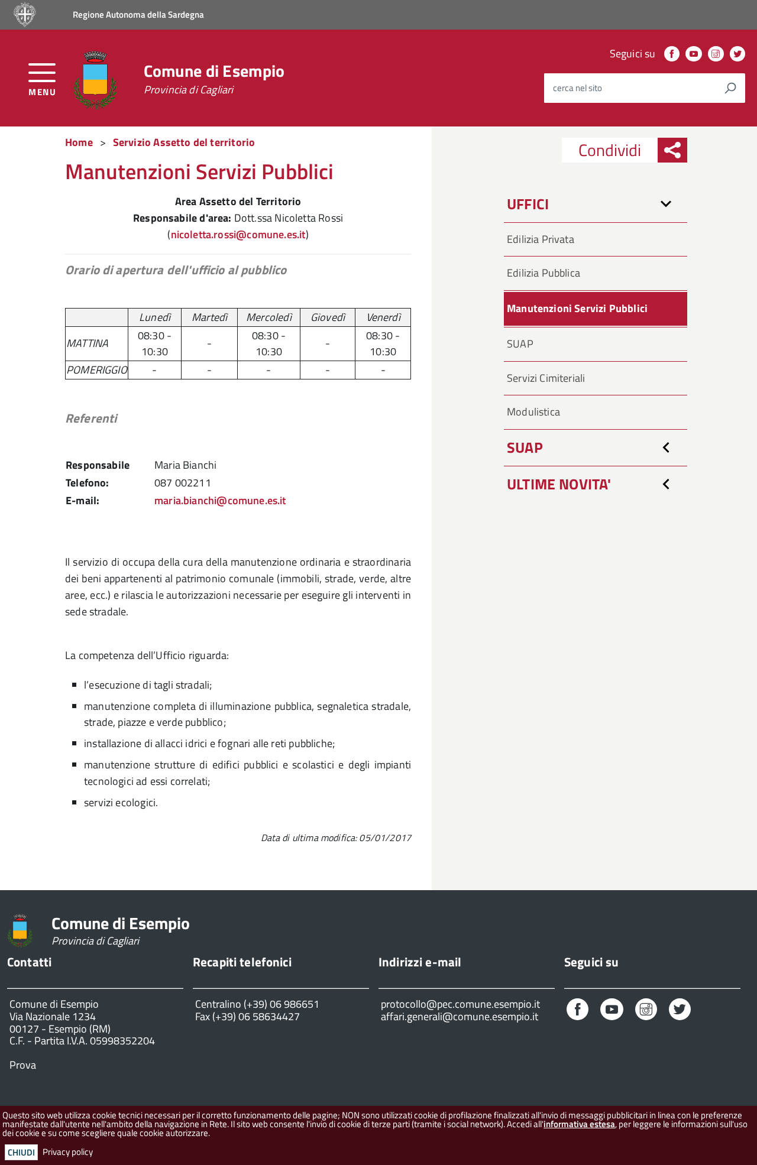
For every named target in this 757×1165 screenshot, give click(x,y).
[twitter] (737, 53)
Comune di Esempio (214, 79)
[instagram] (715, 53)
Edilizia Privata (540, 239)
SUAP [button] (525, 447)
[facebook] (672, 53)
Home (79, 142)
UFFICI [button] (528, 204)
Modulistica (533, 412)
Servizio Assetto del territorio (184, 142)
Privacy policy (68, 1151)
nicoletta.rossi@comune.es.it (238, 234)
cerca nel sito (577, 88)
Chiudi (21, 1152)
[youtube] (693, 53)
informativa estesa (579, 1124)
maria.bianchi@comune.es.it (220, 500)
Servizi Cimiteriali (546, 378)
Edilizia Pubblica (543, 273)
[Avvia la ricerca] (730, 88)
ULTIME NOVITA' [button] (559, 484)
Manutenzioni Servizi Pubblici (577, 308)
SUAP (520, 344)
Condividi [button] (609, 150)
